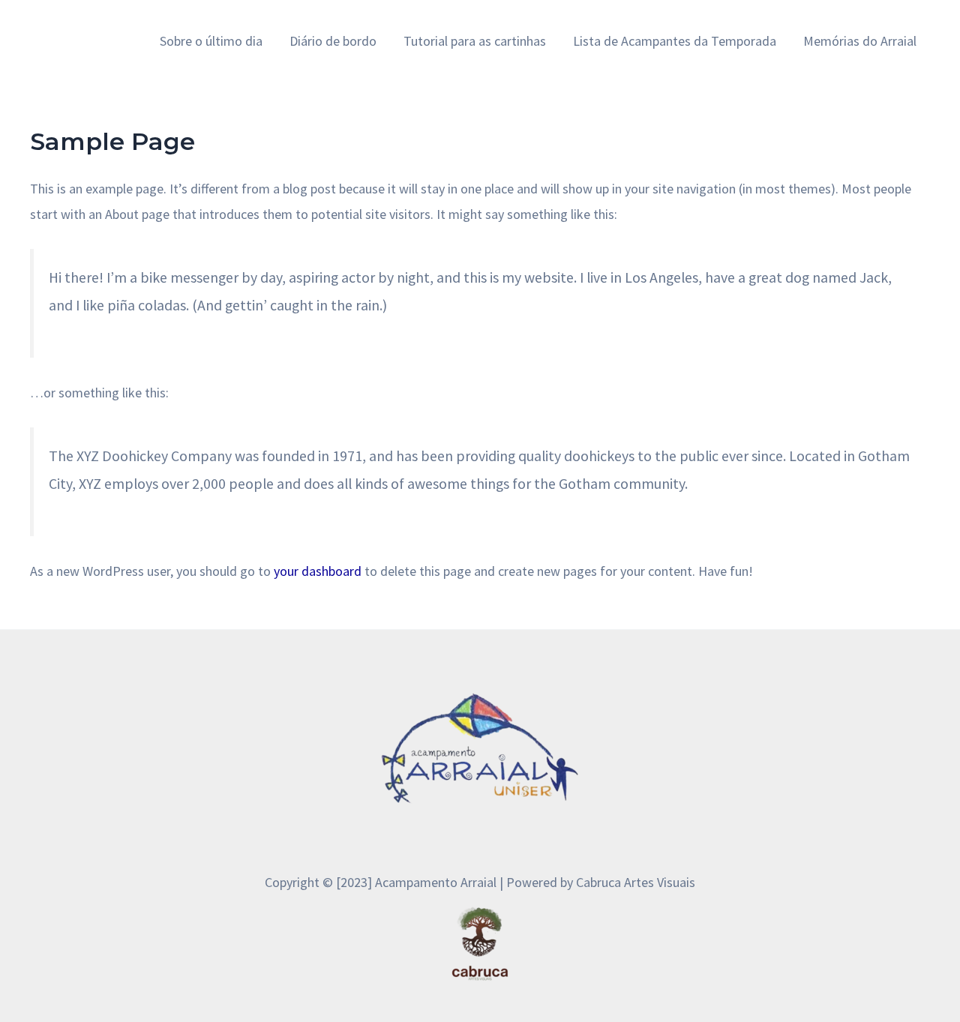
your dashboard (318, 571)
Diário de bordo (333, 40)
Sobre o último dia (211, 40)
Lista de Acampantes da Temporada (674, 40)
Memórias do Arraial (859, 40)
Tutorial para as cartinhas (475, 40)
